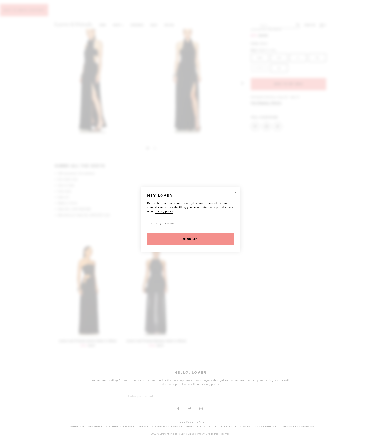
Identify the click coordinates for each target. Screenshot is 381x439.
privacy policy (164, 211)
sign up (190, 239)
